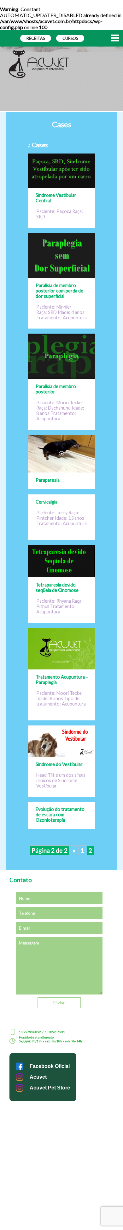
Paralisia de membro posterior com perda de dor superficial (59, 291)
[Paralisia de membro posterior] (61, 377)
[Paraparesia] (61, 471)
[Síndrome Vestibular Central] (61, 186)
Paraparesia (48, 480)
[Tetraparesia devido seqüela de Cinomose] (61, 575)
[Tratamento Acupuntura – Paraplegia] (61, 667)
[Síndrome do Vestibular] (61, 755)
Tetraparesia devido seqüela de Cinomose (57, 587)
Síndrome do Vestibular (59, 764)
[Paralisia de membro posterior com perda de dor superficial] (61, 276)
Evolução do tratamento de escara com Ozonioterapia (60, 814)
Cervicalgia (46, 502)
